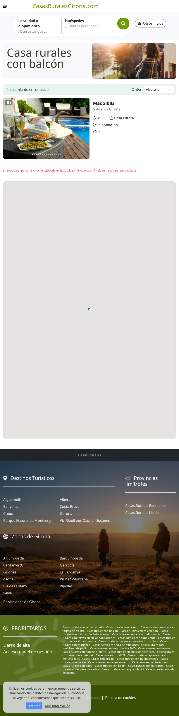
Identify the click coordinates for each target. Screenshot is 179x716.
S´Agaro (99, 109)
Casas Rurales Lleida (142, 512)
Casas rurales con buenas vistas (137, 659)
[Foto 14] (58, 154)
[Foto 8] (46, 154)
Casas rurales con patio (77, 666)
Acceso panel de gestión (27, 652)
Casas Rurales (89, 455)
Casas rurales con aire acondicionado (136, 634)
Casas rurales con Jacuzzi (122, 627)
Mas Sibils (103, 103)
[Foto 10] (50, 154)
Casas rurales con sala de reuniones (116, 645)
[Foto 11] (52, 154)
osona (8, 579)
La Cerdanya (70, 572)
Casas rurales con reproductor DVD (113, 648)
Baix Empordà (71, 558)
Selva (7, 593)
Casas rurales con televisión (150, 662)
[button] (89, 309)
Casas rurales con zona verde (136, 638)
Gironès (9, 572)
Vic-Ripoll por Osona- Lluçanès (85, 520)
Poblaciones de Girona (22, 601)
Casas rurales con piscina (98, 659)
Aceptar (34, 706)
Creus (8, 513)
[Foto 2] (34, 154)
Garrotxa (67, 565)
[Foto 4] (38, 154)
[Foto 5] (40, 154)
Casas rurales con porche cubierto (84, 652)
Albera (65, 499)
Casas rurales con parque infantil (123, 669)
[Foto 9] (48, 154)
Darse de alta (16, 645)
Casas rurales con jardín (110, 666)
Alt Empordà (13, 558)
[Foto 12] (54, 154)
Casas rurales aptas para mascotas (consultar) (128, 641)
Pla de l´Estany (15, 586)
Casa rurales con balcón (102, 631)
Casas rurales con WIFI (110, 655)
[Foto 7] (44, 154)
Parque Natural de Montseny (27, 520)
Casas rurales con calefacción (139, 631)
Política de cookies (120, 697)
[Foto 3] (36, 154)
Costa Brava (69, 506)
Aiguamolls (12, 499)
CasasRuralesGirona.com (66, 6)
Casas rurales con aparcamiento (108, 662)
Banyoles (10, 506)
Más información (57, 706)
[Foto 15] (60, 154)
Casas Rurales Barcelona (145, 505)
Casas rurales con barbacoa (146, 666)
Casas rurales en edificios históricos (132, 652)
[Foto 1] (32, 154)
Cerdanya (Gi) (14, 565)
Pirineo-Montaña (74, 579)
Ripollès (66, 586)
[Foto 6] (42, 154)
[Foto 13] (56, 154)
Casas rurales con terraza (154, 648)
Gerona (66, 513)
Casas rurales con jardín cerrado (83, 627)
